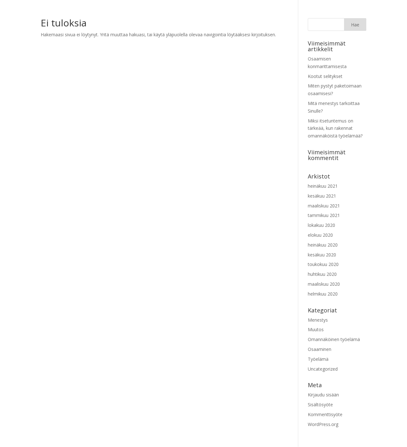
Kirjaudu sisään (323, 395)
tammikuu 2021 (324, 215)
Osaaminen (319, 349)
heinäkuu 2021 (323, 186)
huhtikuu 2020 (322, 274)
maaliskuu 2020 (324, 284)
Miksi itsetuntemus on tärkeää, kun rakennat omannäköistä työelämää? (335, 128)
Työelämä (318, 359)
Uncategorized (323, 369)
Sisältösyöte (320, 405)
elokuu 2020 (320, 235)
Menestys (318, 320)
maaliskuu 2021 (324, 206)
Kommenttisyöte (325, 414)
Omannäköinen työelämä (334, 339)
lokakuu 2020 (321, 225)
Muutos (316, 329)
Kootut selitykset (325, 76)
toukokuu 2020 (323, 264)
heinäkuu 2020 (323, 245)
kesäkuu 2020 (322, 255)
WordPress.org (323, 424)
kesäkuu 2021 (322, 196)
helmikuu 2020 (323, 294)
